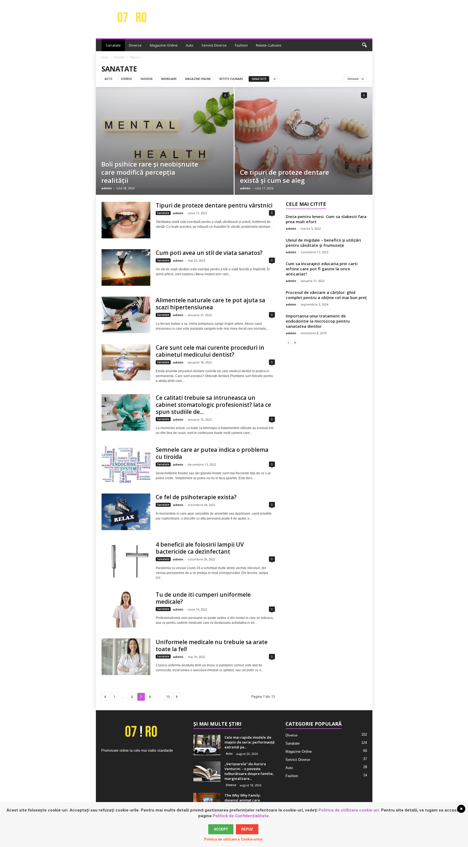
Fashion (241, 45)
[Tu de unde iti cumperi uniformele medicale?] (126, 609)
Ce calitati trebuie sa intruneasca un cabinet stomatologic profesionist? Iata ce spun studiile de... (213, 405)
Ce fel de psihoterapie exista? (196, 497)
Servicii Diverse (214, 45)
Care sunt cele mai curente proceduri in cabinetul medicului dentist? (210, 351)
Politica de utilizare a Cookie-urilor (233, 839)
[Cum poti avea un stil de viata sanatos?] (126, 267)
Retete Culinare (268, 45)
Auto (189, 45)
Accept (221, 829)
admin (106, 188)
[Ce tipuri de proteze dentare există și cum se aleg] (303, 141)
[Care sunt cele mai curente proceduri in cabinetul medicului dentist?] (126, 362)
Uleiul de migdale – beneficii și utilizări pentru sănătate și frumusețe (323, 242)
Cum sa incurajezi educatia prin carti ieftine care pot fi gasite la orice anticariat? (322, 269)
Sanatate (113, 45)
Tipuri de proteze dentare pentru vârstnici (214, 205)
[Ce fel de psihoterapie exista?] (126, 512)
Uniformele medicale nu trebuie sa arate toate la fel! (212, 645)
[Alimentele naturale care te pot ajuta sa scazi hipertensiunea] (126, 315)
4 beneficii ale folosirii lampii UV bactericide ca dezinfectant (200, 548)
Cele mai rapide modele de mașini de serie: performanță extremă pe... (250, 742)
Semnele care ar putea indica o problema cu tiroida (212, 453)
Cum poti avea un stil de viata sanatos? (209, 253)
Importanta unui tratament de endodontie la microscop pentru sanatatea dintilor (318, 321)
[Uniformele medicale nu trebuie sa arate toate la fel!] (126, 656)
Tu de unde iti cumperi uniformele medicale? (203, 598)
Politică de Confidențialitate (241, 815)
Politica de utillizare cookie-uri (348, 810)
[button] (364, 45)
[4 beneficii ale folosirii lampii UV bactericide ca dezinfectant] (126, 559)
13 (168, 697)
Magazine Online (164, 45)
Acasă (105, 57)
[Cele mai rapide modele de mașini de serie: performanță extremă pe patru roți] (206, 745)
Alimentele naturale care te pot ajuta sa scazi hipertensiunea (210, 303)
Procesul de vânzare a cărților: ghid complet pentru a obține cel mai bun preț (326, 295)
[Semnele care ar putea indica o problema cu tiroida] (126, 464)
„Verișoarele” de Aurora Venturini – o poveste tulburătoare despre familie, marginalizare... (249, 771)
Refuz (247, 829)
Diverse (135, 45)
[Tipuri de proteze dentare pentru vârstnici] (126, 220)
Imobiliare (169, 79)
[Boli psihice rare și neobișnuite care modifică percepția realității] (165, 137)
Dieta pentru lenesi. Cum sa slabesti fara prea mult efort (326, 219)
